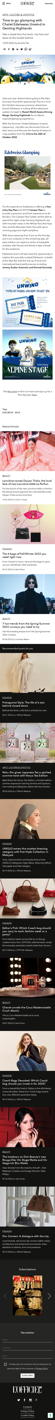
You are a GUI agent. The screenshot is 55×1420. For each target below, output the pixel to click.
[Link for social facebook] (24, 1400)
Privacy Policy (42, 1368)
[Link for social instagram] (30, 1400)
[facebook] (9, 49)
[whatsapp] (26, 49)
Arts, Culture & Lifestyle (18, 14)
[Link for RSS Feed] (36, 1400)
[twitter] (21, 49)
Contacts (27, 1407)
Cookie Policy (27, 1415)
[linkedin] (17, 49)
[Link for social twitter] (18, 1400)
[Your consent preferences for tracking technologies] (50, 1415)
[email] (4, 49)
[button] (49, 172)
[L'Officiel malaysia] (27, 4)
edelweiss (7, 412)
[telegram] (30, 49)
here (34, 394)
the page (12, 391)
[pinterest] (13, 49)
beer (17, 412)
